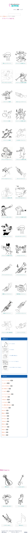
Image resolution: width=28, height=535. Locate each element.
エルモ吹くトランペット (21, 140)
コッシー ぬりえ (21, 506)
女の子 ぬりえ (4, 418)
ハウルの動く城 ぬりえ (13, 355)
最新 (18, 9)
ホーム (15, 9)
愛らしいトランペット (7, 63)
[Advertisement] (14, 34)
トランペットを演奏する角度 (21, 82)
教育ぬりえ (4, 424)
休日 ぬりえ (4, 410)
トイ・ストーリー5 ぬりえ (14, 361)
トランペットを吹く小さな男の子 (8, 217)
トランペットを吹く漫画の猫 (7, 332)
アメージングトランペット (7, 274)
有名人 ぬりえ (4, 426)
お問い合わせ (4, 532)
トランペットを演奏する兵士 (7, 255)
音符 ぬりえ (21, 525)
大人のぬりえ (4, 415)
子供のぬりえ (4, 421)
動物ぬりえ (4, 413)
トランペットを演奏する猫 (21, 159)
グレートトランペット (21, 178)
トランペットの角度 (7, 101)
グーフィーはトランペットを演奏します (9, 178)
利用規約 (25, 532)
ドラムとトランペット (21, 255)
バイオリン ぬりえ (7, 525)
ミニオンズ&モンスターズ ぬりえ (15, 367)
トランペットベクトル (21, 332)
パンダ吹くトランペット (7, 236)
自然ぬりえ (4, 429)
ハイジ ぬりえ (11, 349)
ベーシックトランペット (21, 274)
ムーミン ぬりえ (12, 343)
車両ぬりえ (4, 432)
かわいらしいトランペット (21, 101)
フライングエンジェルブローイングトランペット (11, 82)
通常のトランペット (7, 313)
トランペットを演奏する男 (7, 197)
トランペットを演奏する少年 (21, 217)
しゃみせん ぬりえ (21, 486)
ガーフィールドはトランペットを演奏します (10, 159)
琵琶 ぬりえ (7, 486)
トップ (21, 9)
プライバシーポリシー (15, 532)
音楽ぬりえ (5, 16)
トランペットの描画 (7, 140)
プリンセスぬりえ (5, 407)
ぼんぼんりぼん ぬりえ (7, 506)
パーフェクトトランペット (21, 313)
